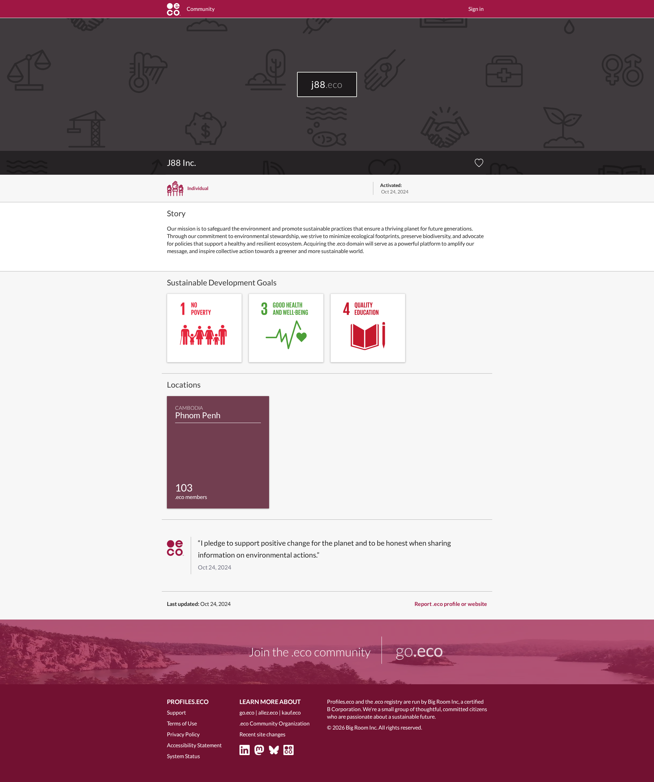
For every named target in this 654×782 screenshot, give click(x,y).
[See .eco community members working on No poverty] (204, 328)
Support (176, 712)
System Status (183, 756)
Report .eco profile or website (451, 603)
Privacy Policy (183, 734)
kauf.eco (291, 712)
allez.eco (268, 712)
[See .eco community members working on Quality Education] (367, 328)
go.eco (246, 712)
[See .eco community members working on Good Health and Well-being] (286, 328)
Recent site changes (262, 734)
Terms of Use (182, 723)
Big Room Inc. (361, 727)
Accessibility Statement (194, 745)
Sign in (476, 8)
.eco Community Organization (274, 723)
